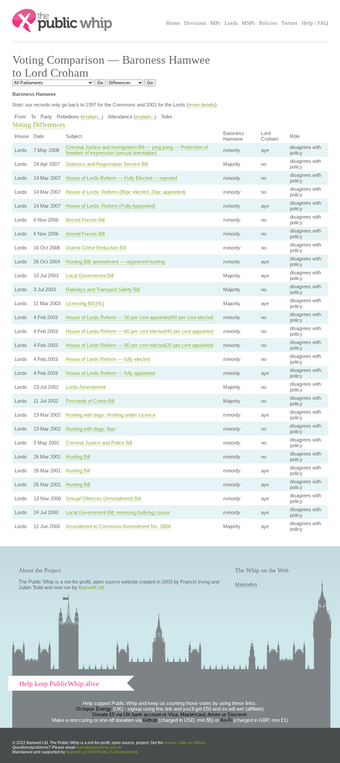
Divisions (195, 23)
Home (173, 23)
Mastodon (246, 584)
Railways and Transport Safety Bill (103, 289)
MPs (215, 23)
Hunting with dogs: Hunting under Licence (110, 415)
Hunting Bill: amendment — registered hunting (115, 261)
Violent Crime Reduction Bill (96, 247)
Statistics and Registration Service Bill (107, 164)
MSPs (248, 23)
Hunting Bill (78, 456)
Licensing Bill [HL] (85, 303)
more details (201, 104)
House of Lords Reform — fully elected (108, 359)
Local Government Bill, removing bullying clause (118, 512)
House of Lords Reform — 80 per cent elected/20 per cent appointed (139, 345)
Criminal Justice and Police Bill (99, 443)
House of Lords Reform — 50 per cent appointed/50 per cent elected (139, 317)
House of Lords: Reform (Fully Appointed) (110, 206)
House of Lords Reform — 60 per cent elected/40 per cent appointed (139, 331)
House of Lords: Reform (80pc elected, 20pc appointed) (126, 192)
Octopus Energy (94, 709)
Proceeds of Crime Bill (90, 401)
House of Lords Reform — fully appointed (110, 373)
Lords (231, 23)
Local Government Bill (90, 275)
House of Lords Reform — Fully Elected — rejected (121, 178)
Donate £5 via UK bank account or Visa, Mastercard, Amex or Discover (169, 714)
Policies (268, 23)
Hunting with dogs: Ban (91, 429)
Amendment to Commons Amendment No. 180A (118, 526)
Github (150, 720)
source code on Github (184, 742)
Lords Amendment (86, 387)
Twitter (289, 23)
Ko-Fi (226, 720)
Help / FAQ (315, 23)
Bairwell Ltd (91, 587)
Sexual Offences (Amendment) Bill (103, 498)
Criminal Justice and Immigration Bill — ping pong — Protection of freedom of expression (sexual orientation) (137, 150)
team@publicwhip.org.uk (98, 747)
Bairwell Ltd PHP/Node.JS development (102, 752)
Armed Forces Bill (85, 220)
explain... (92, 116)
